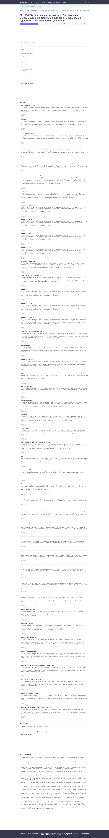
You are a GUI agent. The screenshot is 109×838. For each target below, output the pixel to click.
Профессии (64, 2)
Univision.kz (22, 10)
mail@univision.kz (58, 836)
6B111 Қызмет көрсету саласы (26, 83)
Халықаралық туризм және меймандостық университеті (31, 57)
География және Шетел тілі (25, 74)
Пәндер (46, 23)
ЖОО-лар (43, 2)
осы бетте (38, 6)
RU (88, 2)
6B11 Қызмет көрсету (24, 79)
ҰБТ (32, 2)
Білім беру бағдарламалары (54, 2)
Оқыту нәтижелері (80, 23)
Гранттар (37, 2)
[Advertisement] (54, 33)
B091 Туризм (23, 70)
